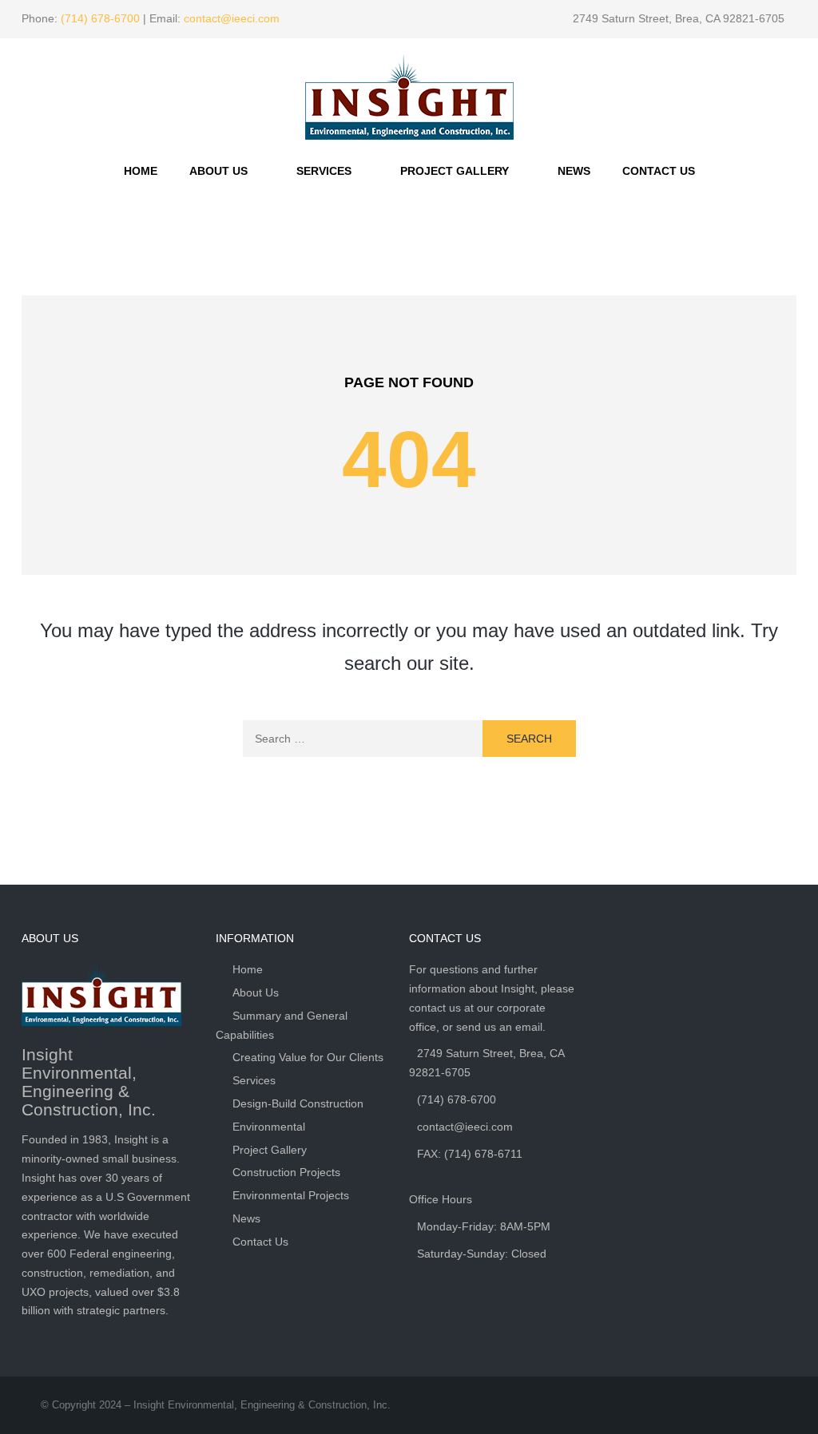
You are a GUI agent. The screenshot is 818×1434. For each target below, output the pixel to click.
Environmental (268, 1126)
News (574, 170)
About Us (218, 170)
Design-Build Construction (297, 1103)
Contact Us (658, 170)
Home (140, 170)
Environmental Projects (290, 1195)
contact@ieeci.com (232, 18)
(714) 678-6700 (100, 18)
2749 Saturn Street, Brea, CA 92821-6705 (678, 18)
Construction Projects (286, 1172)
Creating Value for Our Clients (307, 1057)
